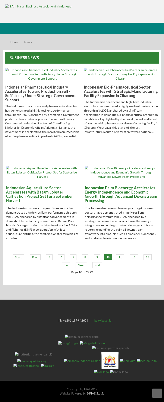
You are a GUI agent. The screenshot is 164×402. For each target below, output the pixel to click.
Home (14, 42)
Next (81, 265)
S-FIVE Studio (95, 393)
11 (120, 257)
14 (66, 265)
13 (147, 257)
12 (134, 257)
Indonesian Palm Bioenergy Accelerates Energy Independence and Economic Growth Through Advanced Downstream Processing (121, 194)
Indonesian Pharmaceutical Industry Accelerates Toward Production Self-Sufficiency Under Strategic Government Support (40, 93)
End (97, 265)
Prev (35, 257)
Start (18, 257)
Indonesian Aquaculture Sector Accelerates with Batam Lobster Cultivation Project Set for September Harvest (39, 194)
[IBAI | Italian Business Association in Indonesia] (38, 6)
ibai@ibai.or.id (102, 320)
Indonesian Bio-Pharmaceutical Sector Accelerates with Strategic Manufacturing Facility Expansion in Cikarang (121, 91)
